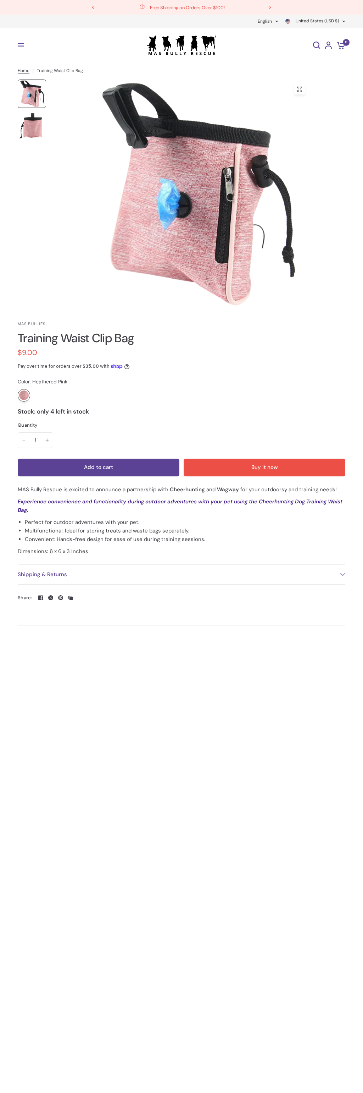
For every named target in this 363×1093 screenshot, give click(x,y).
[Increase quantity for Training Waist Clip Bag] (47, 440)
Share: (25, 597)
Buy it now (264, 467)
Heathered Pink (24, 395)
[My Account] (328, 45)
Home (23, 70)
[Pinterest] (60, 598)
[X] (50, 598)
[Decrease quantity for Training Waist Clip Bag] (23, 440)
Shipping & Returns (42, 574)
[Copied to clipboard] (70, 598)
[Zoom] (299, 89)
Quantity (27, 425)
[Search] (317, 45)
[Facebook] (41, 598)
